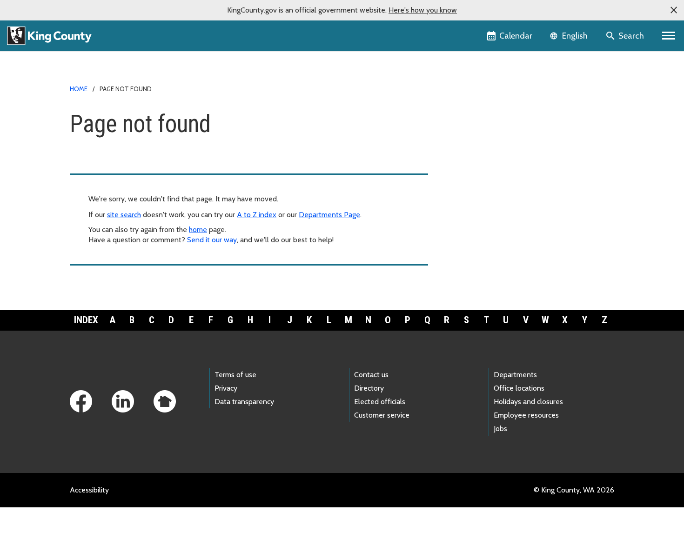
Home (78, 89)
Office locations (519, 388)
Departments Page (329, 214)
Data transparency (244, 401)
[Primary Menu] (669, 35)
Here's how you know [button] (423, 10)
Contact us (371, 374)
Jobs (500, 428)
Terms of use (235, 374)
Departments (515, 374)
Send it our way (212, 239)
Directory (369, 388)
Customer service (381, 415)
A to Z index (256, 214)
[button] (674, 10)
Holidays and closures (528, 401)
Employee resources (526, 415)
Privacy (226, 388)
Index (86, 320)
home (198, 229)
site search (124, 214)
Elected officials (379, 401)
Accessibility (89, 489)
